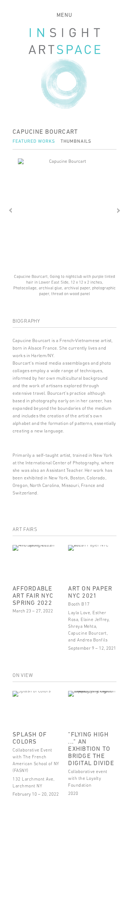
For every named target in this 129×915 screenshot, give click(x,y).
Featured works (34, 141)
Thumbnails (76, 141)
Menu (64, 15)
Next (118, 210)
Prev (10, 210)
